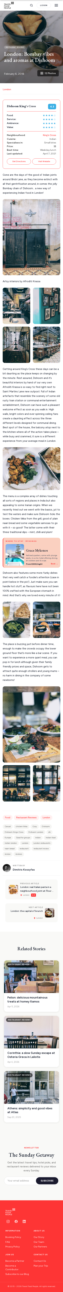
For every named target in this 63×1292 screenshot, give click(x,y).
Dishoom (46, 826)
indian (38, 837)
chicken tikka (21, 826)
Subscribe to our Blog (17, 1274)
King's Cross (49, 135)
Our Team (39, 1242)
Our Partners (40, 1246)
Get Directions (19, 161)
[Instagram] (8, 1221)
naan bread (10, 848)
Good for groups (23, 837)
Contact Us (40, 1261)
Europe (8, 837)
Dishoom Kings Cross (14, 832)
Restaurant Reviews (26, 817)
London (7, 89)
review (7, 854)
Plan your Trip (41, 1265)
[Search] (31, 5)
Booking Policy (13, 1237)
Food (7, 817)
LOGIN (43, 5)
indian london (11, 843)
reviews (18, 854)
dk (49, 832)
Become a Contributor (11, 1267)
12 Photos (50, 73)
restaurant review (41, 848)
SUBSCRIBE (47, 1181)
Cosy (34, 826)
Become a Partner (14, 1261)
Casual (8, 826)
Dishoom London (35, 832)
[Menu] (56, 5)
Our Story (39, 1237)
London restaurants (41, 843)
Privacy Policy (12, 1246)
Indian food (51, 837)
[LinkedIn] (24, 1221)
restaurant (24, 848)
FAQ (7, 1242)
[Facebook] (16, 1221)
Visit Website (44, 161)
